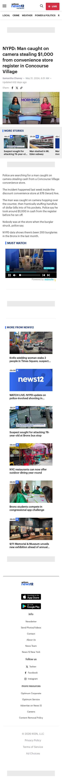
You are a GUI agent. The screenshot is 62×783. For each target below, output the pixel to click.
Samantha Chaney (12, 78)
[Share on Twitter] (17, 88)
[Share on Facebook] (12, 88)
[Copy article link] (21, 88)
